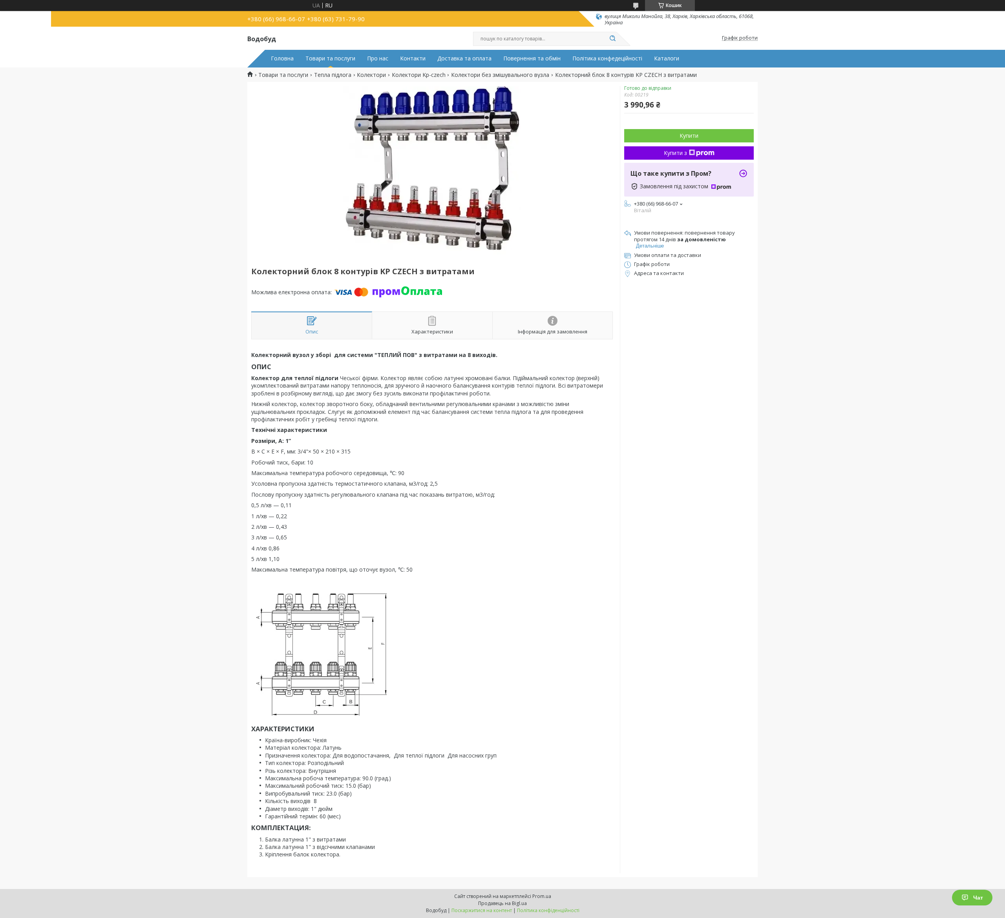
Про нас (377, 58)
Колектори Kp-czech (419, 74)
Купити (689, 135)
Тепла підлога (332, 74)
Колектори (371, 74)
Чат (978, 897)
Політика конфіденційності (548, 910)
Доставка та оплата (464, 58)
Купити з (675, 153)
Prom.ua (541, 896)
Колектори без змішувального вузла (500, 74)
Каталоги (666, 58)
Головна (282, 58)
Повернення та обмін (532, 58)
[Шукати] (612, 39)
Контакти (413, 58)
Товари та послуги (330, 58)
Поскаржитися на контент (481, 910)
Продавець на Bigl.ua (502, 903)
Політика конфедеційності (607, 58)
